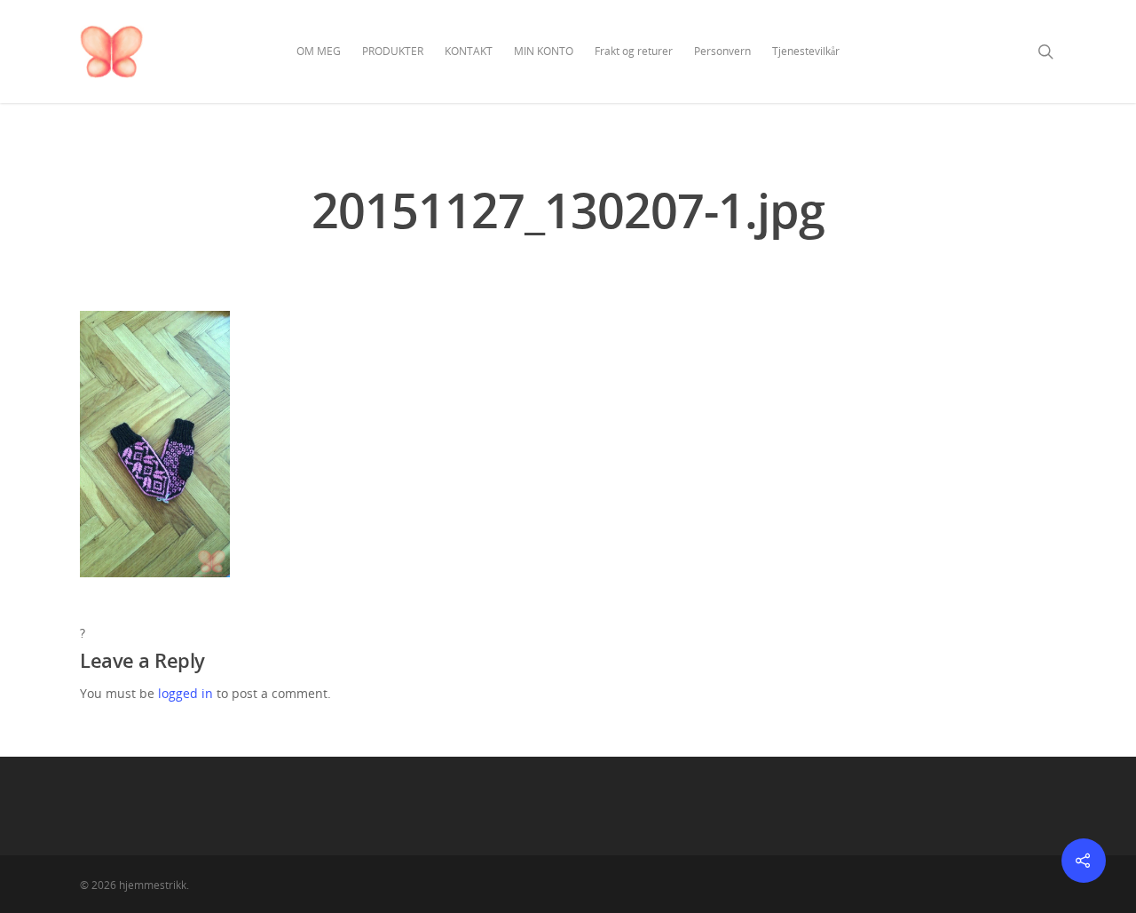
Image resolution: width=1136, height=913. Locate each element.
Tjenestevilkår (806, 51)
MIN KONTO (543, 51)
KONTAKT (469, 51)
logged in (185, 693)
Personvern (722, 51)
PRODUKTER (392, 51)
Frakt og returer (634, 51)
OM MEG (318, 51)
